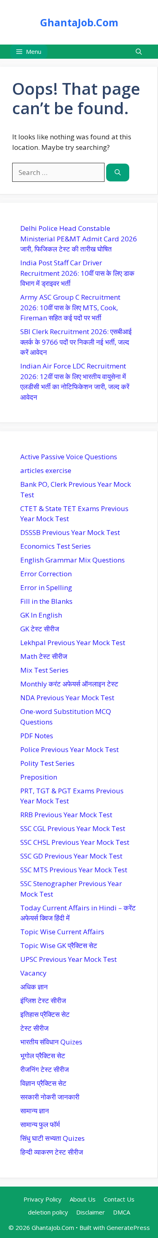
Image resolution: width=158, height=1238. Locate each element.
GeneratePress (128, 1227)
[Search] (117, 173)
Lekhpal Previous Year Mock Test (72, 642)
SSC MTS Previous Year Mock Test (73, 869)
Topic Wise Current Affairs (62, 931)
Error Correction (46, 573)
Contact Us (119, 1199)
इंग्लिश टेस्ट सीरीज (43, 1000)
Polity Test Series (47, 763)
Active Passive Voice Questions (68, 456)
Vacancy (33, 973)
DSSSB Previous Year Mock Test (70, 532)
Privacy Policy (42, 1199)
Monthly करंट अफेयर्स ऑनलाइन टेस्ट (69, 683)
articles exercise (45, 470)
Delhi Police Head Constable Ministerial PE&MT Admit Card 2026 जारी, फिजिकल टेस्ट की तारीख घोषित (78, 239)
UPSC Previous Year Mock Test (68, 959)
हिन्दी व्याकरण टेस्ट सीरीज (51, 1152)
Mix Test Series (44, 670)
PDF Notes (36, 735)
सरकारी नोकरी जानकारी (49, 1097)
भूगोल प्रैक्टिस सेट (42, 1055)
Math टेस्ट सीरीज (43, 656)
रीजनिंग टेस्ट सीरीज (44, 1069)
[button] (139, 52)
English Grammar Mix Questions (72, 560)
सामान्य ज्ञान (34, 1110)
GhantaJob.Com (79, 22)
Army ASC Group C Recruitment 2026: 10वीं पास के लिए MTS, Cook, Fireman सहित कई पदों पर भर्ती (70, 307)
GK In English (41, 615)
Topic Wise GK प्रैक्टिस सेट (58, 945)
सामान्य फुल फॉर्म (40, 1124)
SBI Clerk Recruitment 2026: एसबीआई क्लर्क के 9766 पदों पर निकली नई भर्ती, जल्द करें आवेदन (76, 342)
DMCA (121, 1212)
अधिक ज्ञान (34, 986)
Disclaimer (90, 1212)
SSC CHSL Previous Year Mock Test (74, 842)
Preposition (38, 777)
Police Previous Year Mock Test (69, 749)
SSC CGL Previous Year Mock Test (72, 828)
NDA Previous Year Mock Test (67, 697)
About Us (83, 1199)
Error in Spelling (46, 587)
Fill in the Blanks (46, 601)
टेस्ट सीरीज (34, 1028)
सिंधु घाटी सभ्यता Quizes (52, 1138)
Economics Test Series (55, 546)
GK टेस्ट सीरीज (39, 628)
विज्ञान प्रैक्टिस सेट (43, 1083)
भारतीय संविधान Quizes (51, 1041)
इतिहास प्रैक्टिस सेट (45, 1014)
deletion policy (48, 1212)
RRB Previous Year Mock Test (66, 814)
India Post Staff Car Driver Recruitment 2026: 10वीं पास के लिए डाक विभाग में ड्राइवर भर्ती (77, 273)
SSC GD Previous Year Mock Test (71, 856)
